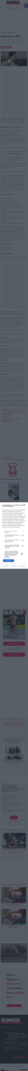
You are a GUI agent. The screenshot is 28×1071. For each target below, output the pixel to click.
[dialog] (14, 535)
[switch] (22, 535)
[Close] (25, 505)
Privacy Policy (22, 566)
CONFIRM (8, 560)
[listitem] (14, 532)
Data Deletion (5, 566)
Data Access (14, 566)
